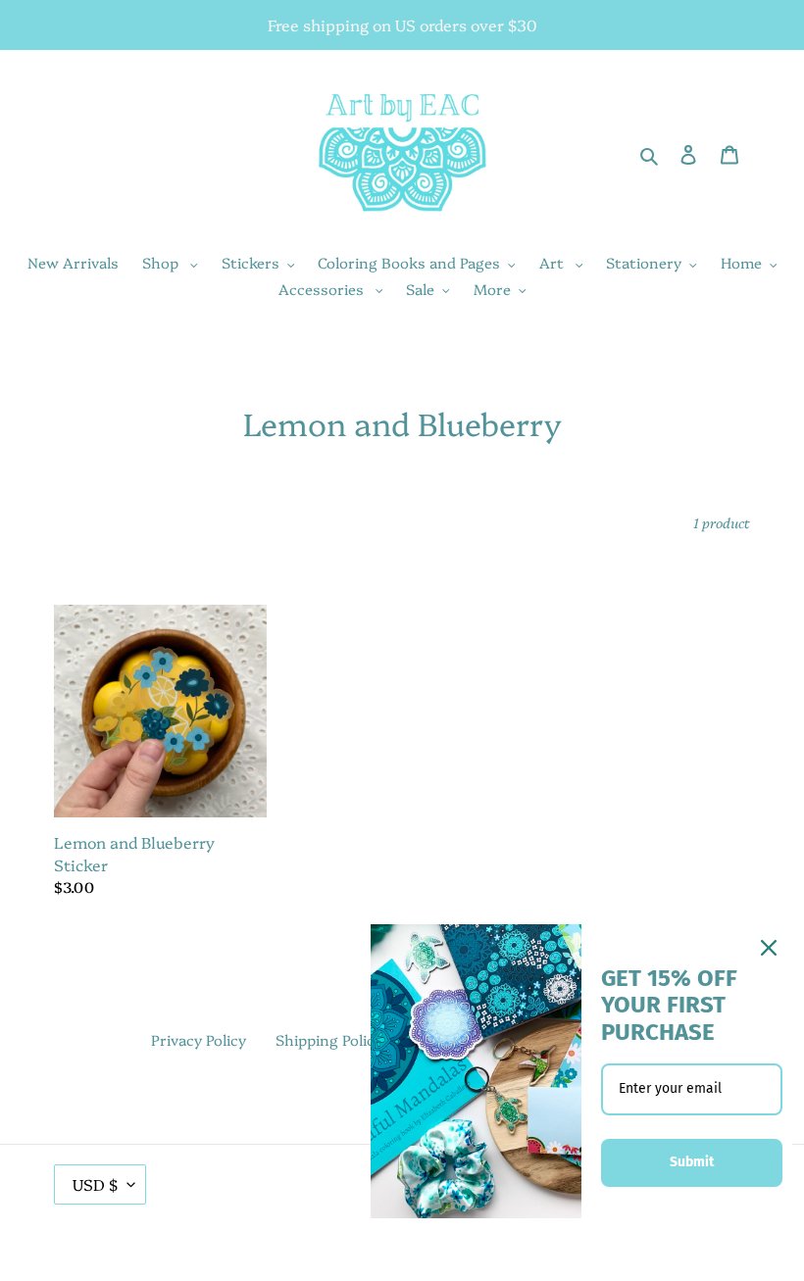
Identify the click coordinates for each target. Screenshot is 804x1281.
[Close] (768, 947)
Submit (692, 1162)
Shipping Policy (329, 1039)
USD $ (95, 1184)
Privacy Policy (198, 1039)
